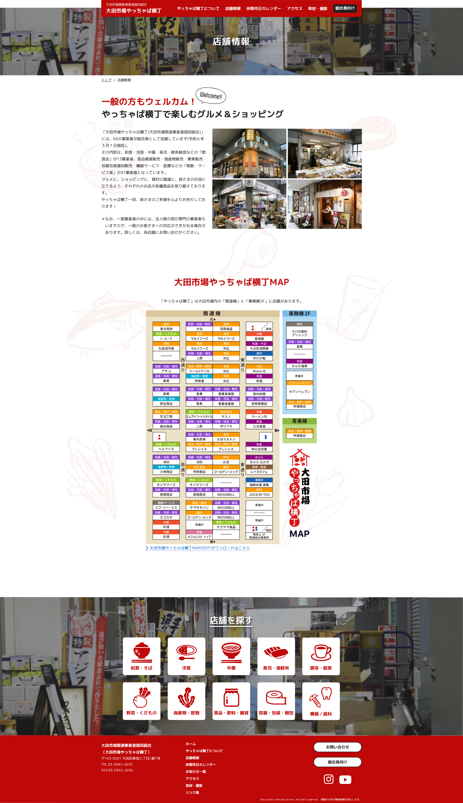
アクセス (294, 8)
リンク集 (192, 792)
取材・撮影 (317, 8)
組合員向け (345, 8)
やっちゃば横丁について (198, 8)
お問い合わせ (337, 747)
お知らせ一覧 (196, 771)
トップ (106, 80)
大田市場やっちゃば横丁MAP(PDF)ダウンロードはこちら (200, 548)
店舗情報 (233, 8)
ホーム (191, 743)
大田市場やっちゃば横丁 (134, 8)
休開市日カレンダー (263, 8)
